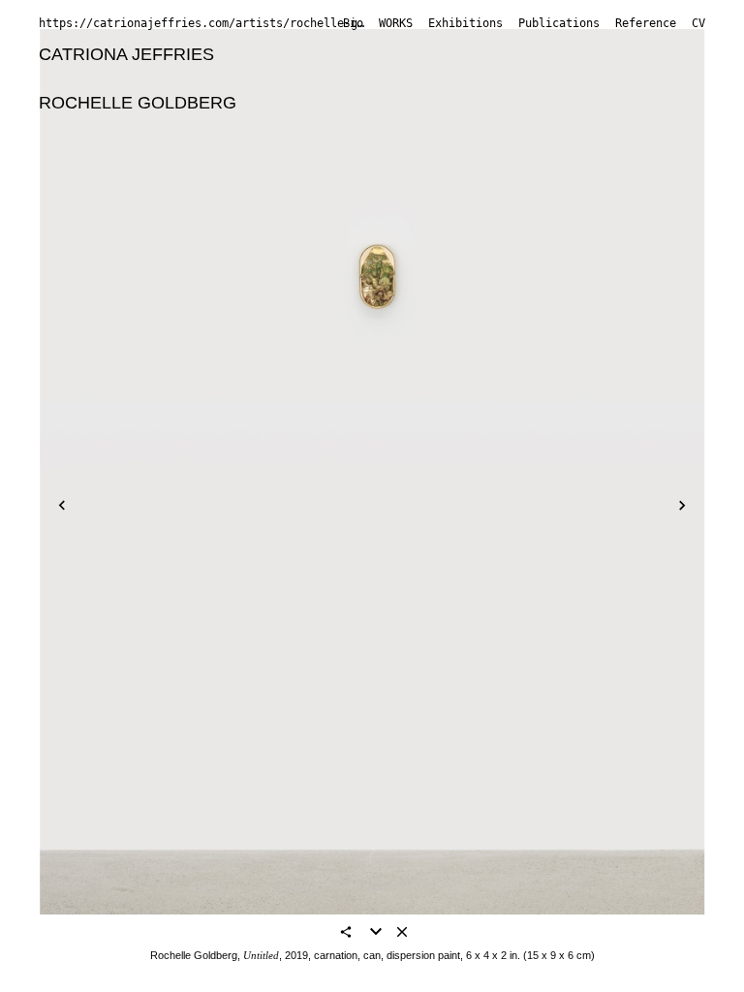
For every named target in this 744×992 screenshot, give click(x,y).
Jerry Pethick (487, 152)
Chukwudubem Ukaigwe (409, 176)
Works (396, 23)
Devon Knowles (99, 128)
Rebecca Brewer (228, 78)
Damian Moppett (357, 152)
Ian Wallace (563, 176)
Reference (645, 23)
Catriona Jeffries (126, 54)
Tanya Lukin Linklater (395, 128)
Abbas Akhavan (290, 54)
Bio (353, 23)
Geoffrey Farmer (505, 78)
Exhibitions (465, 23)
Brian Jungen (465, 102)
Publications (559, 23)
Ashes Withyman (104, 200)
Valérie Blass (416, 54)
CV (698, 23)
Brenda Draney (366, 78)
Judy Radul (596, 152)
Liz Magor (77, 152)
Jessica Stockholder (116, 176)
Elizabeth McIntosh (204, 152)
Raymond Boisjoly (552, 54)
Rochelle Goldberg (137, 102)
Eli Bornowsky (93, 78)
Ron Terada (254, 176)
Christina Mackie (556, 128)
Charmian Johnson (325, 102)
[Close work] (402, 933)
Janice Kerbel (584, 102)
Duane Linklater (236, 128)
